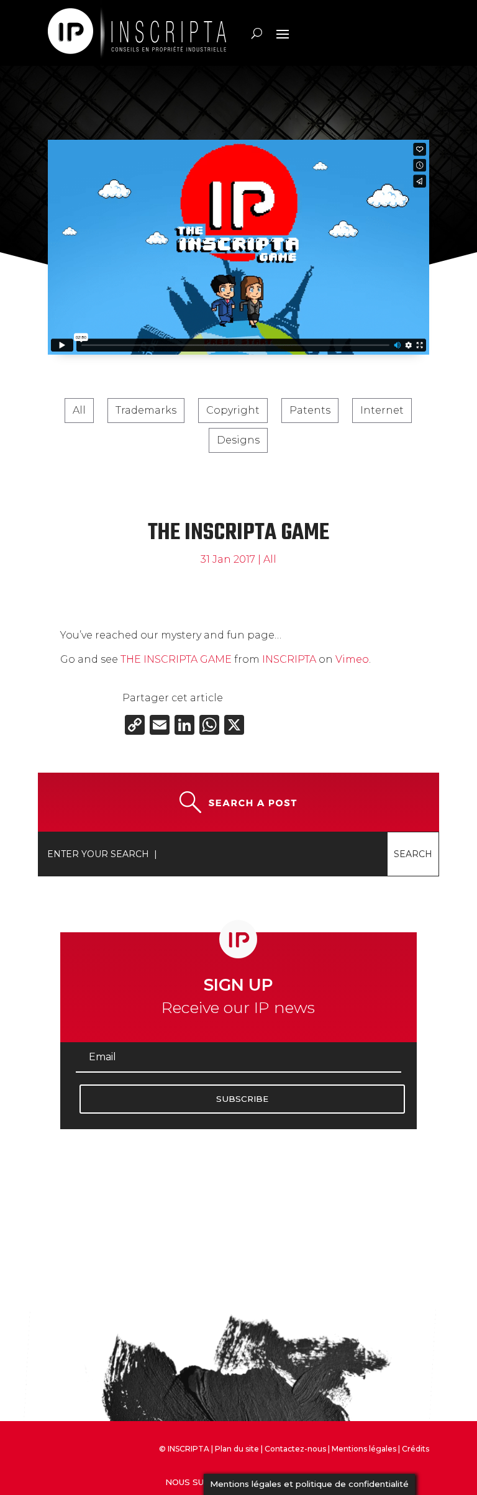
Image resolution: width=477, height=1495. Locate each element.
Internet (382, 410)
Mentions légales (364, 1448)
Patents (309, 410)
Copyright (233, 410)
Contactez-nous (295, 1448)
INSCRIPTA (289, 659)
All (79, 410)
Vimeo (352, 659)
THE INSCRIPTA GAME (176, 659)
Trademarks (146, 410)
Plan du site (237, 1448)
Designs (238, 440)
